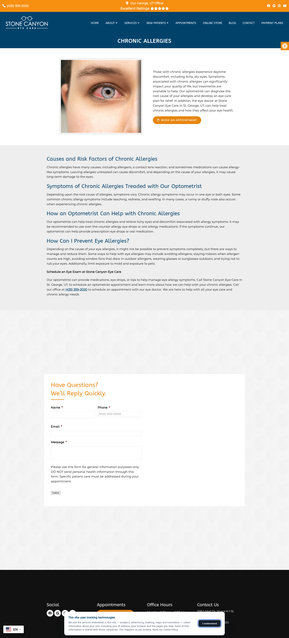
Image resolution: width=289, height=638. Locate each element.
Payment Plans (272, 23)
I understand (209, 623)
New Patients (156, 23)
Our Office (146, 3)
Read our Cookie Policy (165, 629)
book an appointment (178, 120)
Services (130, 23)
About (110, 23)
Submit (55, 493)
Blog (232, 23)
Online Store (212, 23)
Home (95, 23)
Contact (249, 23)
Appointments (185, 23)
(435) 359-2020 (18, 6)
